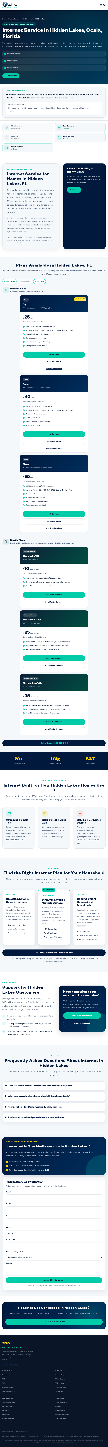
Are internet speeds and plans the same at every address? (37, 1117)
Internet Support (60, 1375)
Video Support (60, 1379)
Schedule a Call (54, 362)
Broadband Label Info (9, 1436)
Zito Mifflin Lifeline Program (56, 1436)
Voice (4, 1383)
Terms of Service (33, 1436)
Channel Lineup (60, 1387)
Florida (25, 19)
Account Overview (8, 1402)
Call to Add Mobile (54, 595)
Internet (5, 1375)
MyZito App (6, 1410)
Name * (8, 1192)
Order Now (54, 354)
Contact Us (59, 1391)
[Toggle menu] (103, 5)
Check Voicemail (8, 1419)
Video (4, 1379)
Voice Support (60, 1383)
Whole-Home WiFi (8, 1391)
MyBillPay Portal (8, 1406)
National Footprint (14, 19)
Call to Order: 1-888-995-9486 (54, 743)
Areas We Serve (60, 1419)
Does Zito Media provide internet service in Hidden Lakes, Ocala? (40, 1086)
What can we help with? (14, 1252)
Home (4, 19)
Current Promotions (62, 1415)
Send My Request (54, 1280)
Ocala (31, 19)
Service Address (12, 1240)
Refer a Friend (60, 1410)
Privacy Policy (21, 1436)
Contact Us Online (82, 1024)
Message (9, 1263)
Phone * (8, 1216)
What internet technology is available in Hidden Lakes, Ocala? (39, 1096)
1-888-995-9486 (11, 1365)
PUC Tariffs (43, 1436)
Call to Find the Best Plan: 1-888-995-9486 (54, 952)
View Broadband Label (54, 368)
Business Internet (8, 1387)
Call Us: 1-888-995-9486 (54, 1322)
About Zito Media (61, 1402)
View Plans (12, 76)
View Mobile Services (54, 602)
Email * (8, 1204)
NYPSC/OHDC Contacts (74, 1436)
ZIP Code (9, 1228)
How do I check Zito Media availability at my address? (35, 1107)
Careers (58, 1406)
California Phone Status (91, 1436)
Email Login (6, 1415)
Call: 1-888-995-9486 (82, 1015)
